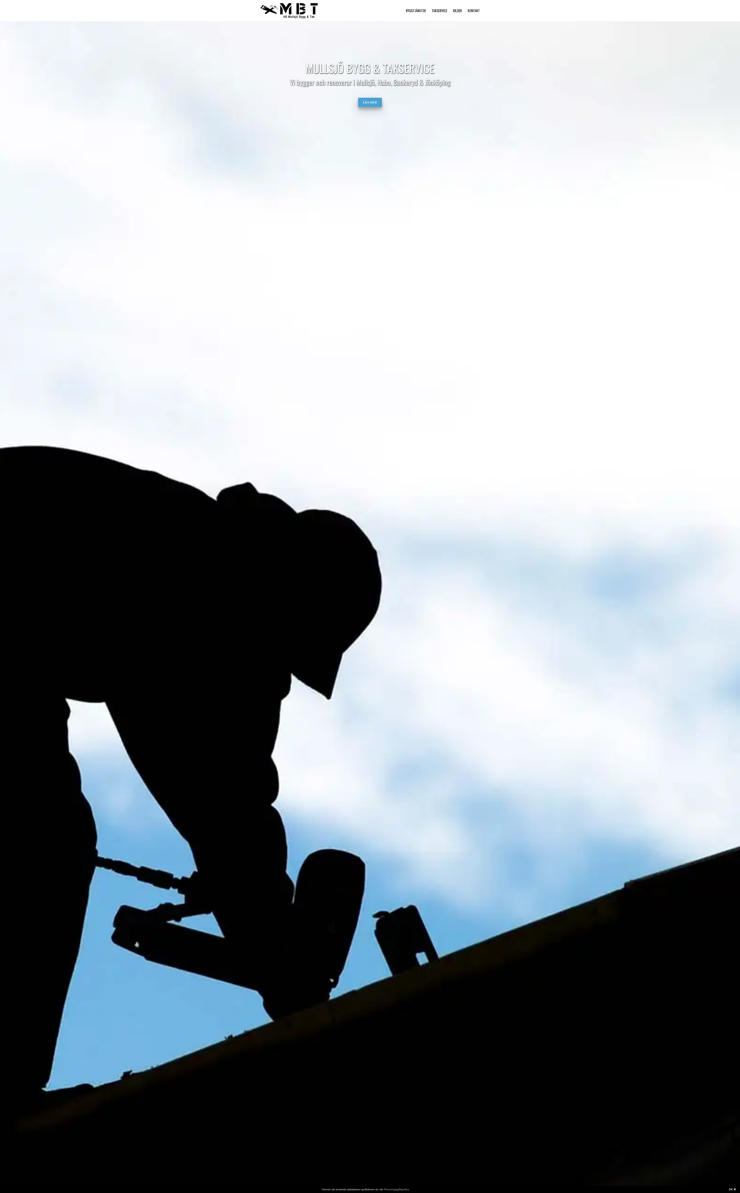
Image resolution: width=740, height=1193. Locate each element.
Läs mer (370, 102)
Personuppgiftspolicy (396, 1189)
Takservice (439, 10)
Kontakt (474, 10)
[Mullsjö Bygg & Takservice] (289, 11)
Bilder (457, 10)
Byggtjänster (416, 10)
